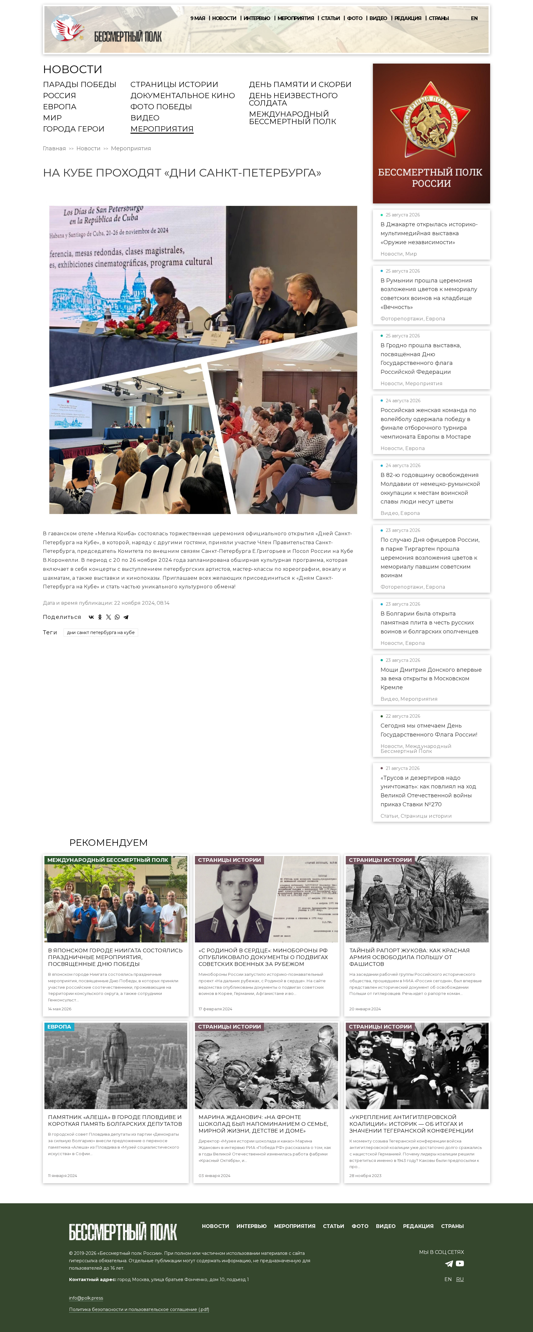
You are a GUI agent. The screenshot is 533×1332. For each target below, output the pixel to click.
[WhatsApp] (117, 617)
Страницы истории (174, 85)
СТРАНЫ (452, 1226)
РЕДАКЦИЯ (418, 1226)
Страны (439, 18)
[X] (108, 617)
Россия (59, 96)
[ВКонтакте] (91, 617)
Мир (52, 118)
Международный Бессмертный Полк (292, 118)
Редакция (408, 18)
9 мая (197, 18)
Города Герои (74, 129)
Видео (378, 18)
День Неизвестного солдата (293, 99)
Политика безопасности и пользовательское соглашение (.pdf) (139, 1309)
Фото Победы (161, 107)
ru (460, 1279)
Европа (59, 107)
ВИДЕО (386, 1226)
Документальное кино (182, 96)
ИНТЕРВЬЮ (252, 1226)
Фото (354, 18)
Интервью (257, 18)
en (474, 18)
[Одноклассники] (100, 617)
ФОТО (360, 1226)
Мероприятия (296, 18)
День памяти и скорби (300, 85)
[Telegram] (126, 617)
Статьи (330, 18)
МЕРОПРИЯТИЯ (295, 1226)
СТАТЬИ (333, 1226)
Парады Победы (80, 85)
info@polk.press (86, 1298)
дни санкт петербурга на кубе (101, 632)
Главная (54, 148)
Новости (224, 18)
